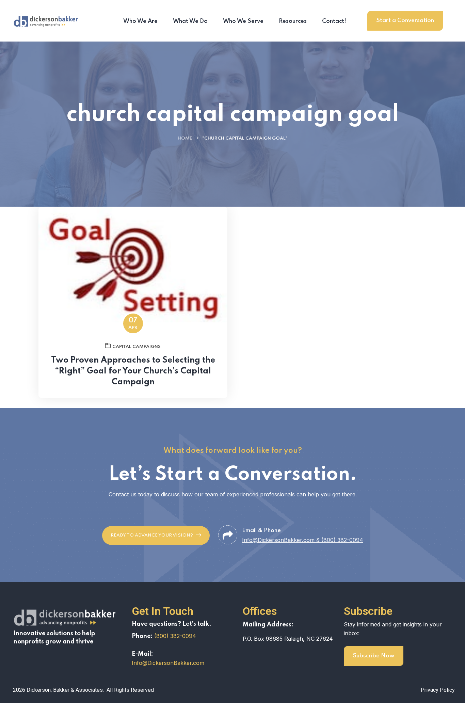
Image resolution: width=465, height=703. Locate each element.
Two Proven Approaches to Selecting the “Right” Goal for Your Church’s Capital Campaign (133, 371)
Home (185, 138)
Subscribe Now (374, 656)
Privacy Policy (438, 690)
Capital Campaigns (136, 347)
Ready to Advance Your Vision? (152, 535)
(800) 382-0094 (175, 636)
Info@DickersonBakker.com (168, 662)
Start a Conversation (405, 20)
